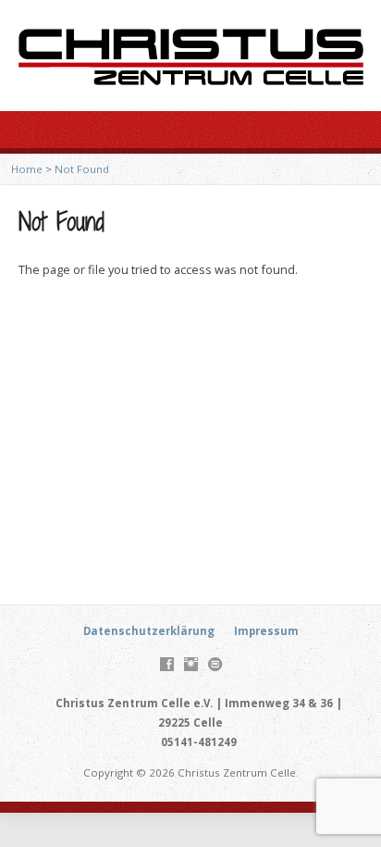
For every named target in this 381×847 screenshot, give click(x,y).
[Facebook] (167, 664)
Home (27, 169)
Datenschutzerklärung (149, 631)
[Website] (215, 664)
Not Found (82, 169)
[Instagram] (191, 664)
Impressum (266, 631)
